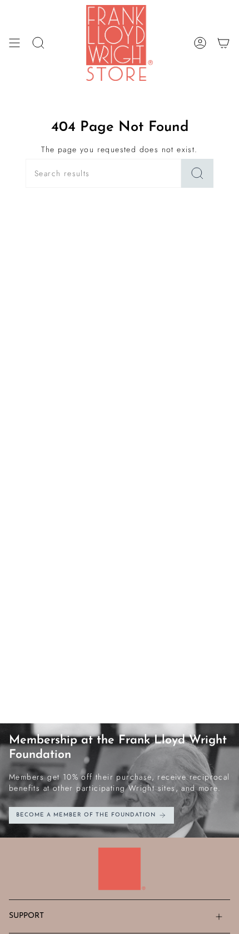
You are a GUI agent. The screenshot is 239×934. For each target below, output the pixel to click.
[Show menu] (14, 43)
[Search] (197, 173)
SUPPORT (26, 916)
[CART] (223, 43)
